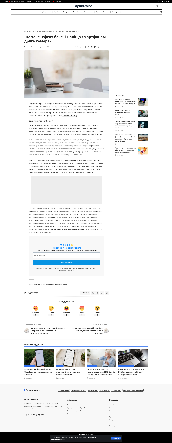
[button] (116, 438)
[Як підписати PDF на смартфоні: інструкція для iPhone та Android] (70, 358)
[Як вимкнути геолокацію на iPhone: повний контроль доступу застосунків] (143, 150)
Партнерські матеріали (126, 366)
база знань (38, 284)
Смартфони (62, 284)
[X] (160, 1)
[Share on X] (88, 46)
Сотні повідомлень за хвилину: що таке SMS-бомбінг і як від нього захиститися (101, 372)
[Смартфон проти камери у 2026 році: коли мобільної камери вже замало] (133, 358)
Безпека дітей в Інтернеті (133, 390)
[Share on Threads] (91, 46)
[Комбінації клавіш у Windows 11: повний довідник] (143, 113)
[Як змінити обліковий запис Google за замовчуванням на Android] (39, 358)
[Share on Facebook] (85, 46)
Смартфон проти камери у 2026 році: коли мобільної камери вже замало (131, 372)
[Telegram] (162, 1)
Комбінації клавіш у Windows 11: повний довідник (122, 113)
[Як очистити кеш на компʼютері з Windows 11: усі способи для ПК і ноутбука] (143, 102)
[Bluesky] (169, 1)
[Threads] (166, 1)
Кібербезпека (92, 366)
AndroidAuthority (69, 116)
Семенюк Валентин (31, 47)
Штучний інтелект (78, 390)
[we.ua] (43, 414)
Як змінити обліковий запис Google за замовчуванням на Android (38, 372)
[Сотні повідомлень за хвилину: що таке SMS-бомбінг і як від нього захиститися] (101, 358)
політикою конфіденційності (77, 268)
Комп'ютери (104, 390)
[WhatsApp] (164, 1)
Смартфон (59, 366)
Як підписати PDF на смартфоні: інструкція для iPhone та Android (68, 372)
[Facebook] (158, 1)
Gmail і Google (29, 366)
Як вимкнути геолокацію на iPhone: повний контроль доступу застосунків (125, 150)
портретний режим (50, 284)
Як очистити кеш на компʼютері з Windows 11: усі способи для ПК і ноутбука (125, 102)
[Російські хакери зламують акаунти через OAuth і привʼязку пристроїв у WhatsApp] (143, 124)
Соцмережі (116, 390)
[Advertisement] (86, 20)
